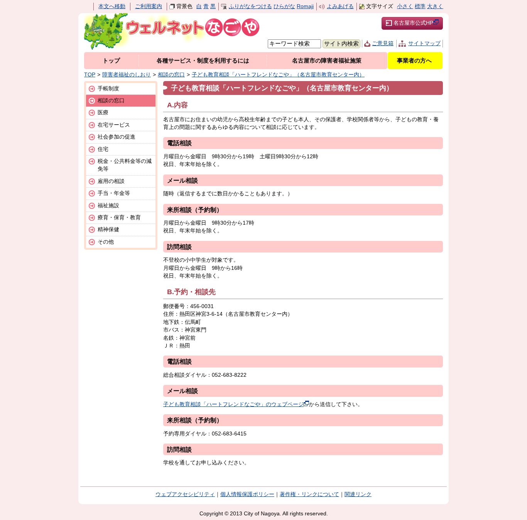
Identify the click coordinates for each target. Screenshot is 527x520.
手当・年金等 (114, 193)
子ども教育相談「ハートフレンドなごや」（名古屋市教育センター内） (278, 75)
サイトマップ (424, 43)
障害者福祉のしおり (126, 75)
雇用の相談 (111, 181)
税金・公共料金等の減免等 (125, 165)
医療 (103, 112)
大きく (435, 6)
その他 (106, 242)
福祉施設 (108, 205)
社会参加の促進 (116, 137)
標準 (420, 6)
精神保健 (108, 229)
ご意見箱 (383, 43)
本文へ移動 (111, 6)
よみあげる (340, 6)
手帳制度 (108, 88)
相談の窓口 (171, 75)
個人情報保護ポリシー (247, 494)
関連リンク (358, 494)
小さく (405, 6)
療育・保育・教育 (119, 217)
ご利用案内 (148, 6)
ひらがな (284, 6)
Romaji (305, 6)
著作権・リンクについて (309, 494)
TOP (89, 75)
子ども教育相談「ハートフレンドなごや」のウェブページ (233, 404)
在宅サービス (114, 125)
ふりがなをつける (250, 6)
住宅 (103, 149)
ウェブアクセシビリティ (185, 494)
